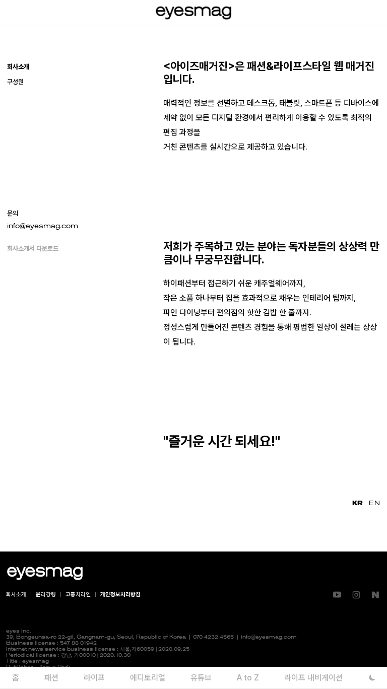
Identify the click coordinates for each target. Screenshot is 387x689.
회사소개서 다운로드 (32, 248)
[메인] (193, 13)
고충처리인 (78, 594)
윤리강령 (46, 594)
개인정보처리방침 (120, 594)
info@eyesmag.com (42, 226)
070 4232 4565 (213, 637)
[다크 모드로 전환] (372, 677)
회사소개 (16, 594)
